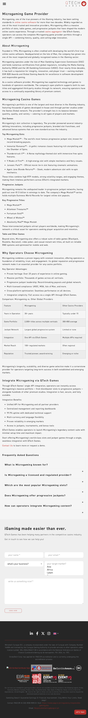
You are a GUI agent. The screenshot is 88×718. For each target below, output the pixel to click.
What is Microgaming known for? (26, 464)
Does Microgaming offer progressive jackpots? (35, 495)
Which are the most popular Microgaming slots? (36, 485)
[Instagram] (49, 633)
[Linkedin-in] (31, 633)
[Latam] (63, 572)
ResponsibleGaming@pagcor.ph (46, 708)
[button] (4, 3)
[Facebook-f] (37, 633)
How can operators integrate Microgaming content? (38, 505)
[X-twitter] (43, 633)
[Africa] (63, 569)
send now (13, 611)
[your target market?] (63, 563)
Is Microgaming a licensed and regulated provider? (38, 475)
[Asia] (63, 566)
